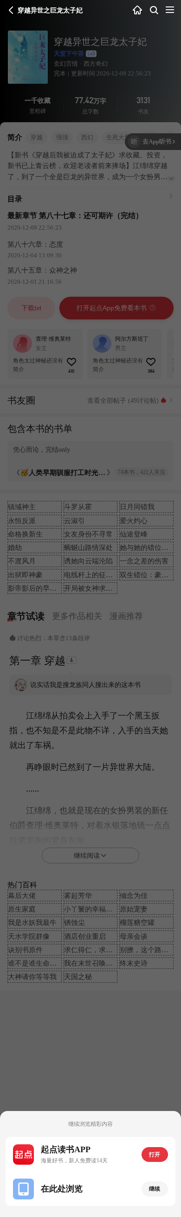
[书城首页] (137, 10)
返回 (11, 10)
